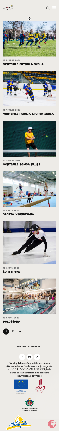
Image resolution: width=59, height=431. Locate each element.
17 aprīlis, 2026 (11, 60)
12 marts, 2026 (11, 211)
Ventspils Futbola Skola (23, 64)
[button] (54, 8)
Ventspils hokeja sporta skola (28, 114)
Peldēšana (11, 321)
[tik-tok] (37, 357)
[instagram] (29, 357)
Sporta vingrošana (18, 214)
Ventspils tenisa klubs (21, 164)
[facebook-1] (22, 357)
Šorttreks (11, 272)
